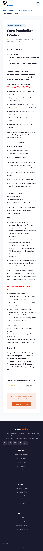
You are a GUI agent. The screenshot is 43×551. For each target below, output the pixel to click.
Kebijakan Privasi (21, 525)
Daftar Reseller (21, 522)
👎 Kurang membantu (28, 386)
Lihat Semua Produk (21, 474)
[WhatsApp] (20, 443)
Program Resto (21, 470)
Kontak (33, 548)
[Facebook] (5, 443)
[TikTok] (25, 443)
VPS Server (21, 503)
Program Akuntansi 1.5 (23, 10)
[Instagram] (10, 443)
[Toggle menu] (38, 4)
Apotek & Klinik (21, 466)
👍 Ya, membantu (13, 386)
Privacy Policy (11, 548)
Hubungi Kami (21, 518)
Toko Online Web (21, 462)
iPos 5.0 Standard (21, 458)
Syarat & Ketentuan (21, 529)
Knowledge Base (8, 10)
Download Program (21, 488)
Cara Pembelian (21, 496)
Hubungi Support (21, 404)
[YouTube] (15, 443)
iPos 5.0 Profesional (21, 455)
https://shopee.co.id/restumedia (23, 63)
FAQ (21, 500)
